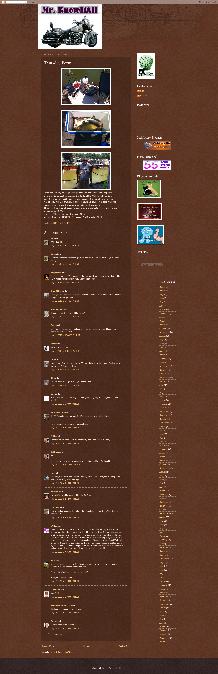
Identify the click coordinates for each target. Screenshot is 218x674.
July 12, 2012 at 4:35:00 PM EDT (65, 552)
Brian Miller (56, 291)
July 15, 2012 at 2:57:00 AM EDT (65, 613)
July (161, 340)
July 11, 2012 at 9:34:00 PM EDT (65, 301)
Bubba (54, 436)
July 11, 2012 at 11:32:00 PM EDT (65, 385)
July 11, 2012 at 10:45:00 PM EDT (65, 335)
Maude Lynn (56, 309)
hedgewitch (56, 272)
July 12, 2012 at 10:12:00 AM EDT (65, 464)
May (161, 302)
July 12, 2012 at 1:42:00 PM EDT (65, 499)
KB (52, 360)
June (161, 298)
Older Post (125, 646)
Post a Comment (55, 634)
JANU (53, 344)
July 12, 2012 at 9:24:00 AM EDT (65, 443)
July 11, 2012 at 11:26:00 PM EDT (65, 369)
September (164, 332)
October (162, 328)
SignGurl (144, 96)
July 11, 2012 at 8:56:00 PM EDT (65, 282)
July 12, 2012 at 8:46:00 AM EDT (65, 428)
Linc (53, 473)
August (162, 294)
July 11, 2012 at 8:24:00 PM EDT (65, 245)
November (163, 291)
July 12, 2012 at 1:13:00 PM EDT (65, 483)
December (163, 287)
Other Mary (56, 507)
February (163, 313)
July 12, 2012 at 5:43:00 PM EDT (65, 581)
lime (53, 238)
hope (53, 560)
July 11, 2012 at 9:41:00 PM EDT (65, 317)
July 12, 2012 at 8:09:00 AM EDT (65, 404)
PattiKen (54, 491)
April (161, 306)
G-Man (143, 91)
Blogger (122, 668)
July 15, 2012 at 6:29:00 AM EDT (65, 628)
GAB (53, 526)
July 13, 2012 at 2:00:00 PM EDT (65, 597)
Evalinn (54, 621)
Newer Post (48, 646)
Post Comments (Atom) (63, 652)
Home (86, 646)
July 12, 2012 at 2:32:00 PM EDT (65, 517)
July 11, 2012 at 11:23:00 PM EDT (65, 351)
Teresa (54, 325)
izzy (52, 394)
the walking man (58, 412)
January (162, 317)
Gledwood (55, 590)
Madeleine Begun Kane (61, 605)
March (162, 309)
